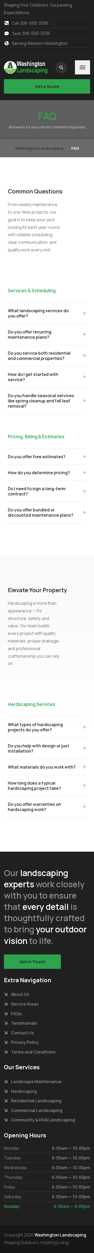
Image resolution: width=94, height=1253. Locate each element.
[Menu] (82, 67)
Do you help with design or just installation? (38, 748)
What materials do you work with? (42, 767)
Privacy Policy (25, 1042)
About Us (20, 994)
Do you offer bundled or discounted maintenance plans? (40, 512)
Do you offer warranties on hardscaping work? (34, 807)
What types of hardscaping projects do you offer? (35, 727)
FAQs (16, 1014)
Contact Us (22, 1033)
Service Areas (25, 1004)
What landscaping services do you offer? (38, 313)
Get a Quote (47, 86)
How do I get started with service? (33, 377)
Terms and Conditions (33, 1052)
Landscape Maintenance (36, 1081)
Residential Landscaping (36, 1101)
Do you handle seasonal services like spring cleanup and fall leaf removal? (41, 401)
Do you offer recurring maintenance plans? (29, 334)
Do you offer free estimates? (37, 456)
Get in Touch (32, 961)
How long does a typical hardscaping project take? (34, 785)
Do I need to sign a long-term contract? (37, 491)
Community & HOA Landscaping (43, 1120)
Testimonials (24, 1023)
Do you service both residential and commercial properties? (39, 355)
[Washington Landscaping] (26, 67)
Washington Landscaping (60, 1235)
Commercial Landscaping (36, 1110)
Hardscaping (24, 1091)
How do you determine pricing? (39, 472)
